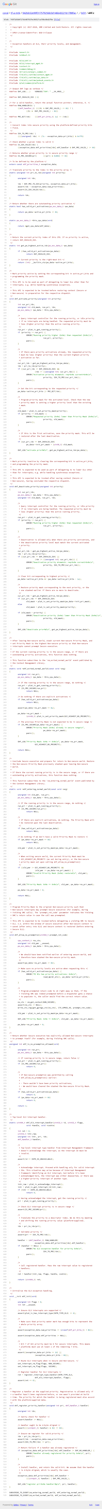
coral (5, 13)
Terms (30, 1505)
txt (90, 1505)
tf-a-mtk (15, 13)
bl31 (83, 13)
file (57, 19)
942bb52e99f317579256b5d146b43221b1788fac (49, 13)
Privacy (23, 1505)
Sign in (96, 4)
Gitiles (16, 1505)
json (97, 1505)
